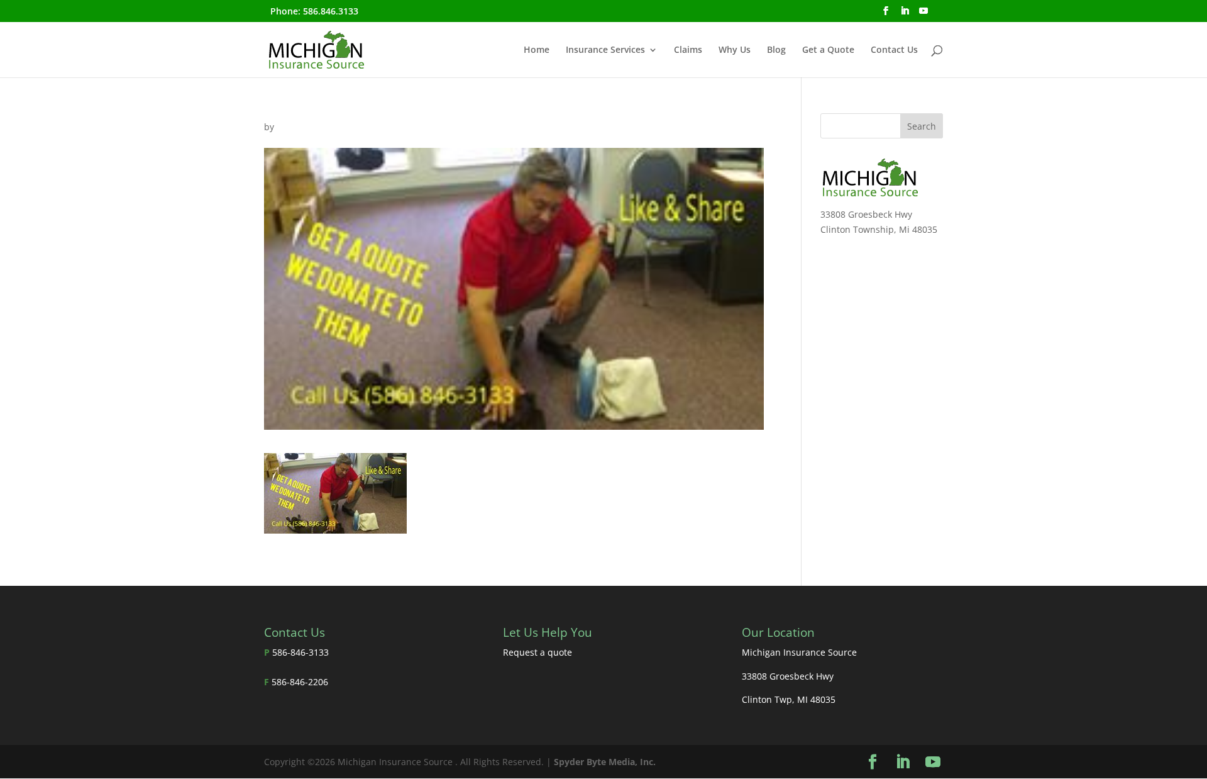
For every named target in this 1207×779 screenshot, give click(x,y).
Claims (688, 50)
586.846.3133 (330, 11)
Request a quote (537, 652)
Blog (776, 50)
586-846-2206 (300, 682)
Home (536, 50)
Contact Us (894, 50)
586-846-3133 (300, 652)
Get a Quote (828, 50)
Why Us (735, 50)
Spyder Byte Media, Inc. (605, 762)
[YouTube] (923, 14)
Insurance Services (605, 50)
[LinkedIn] (904, 14)
